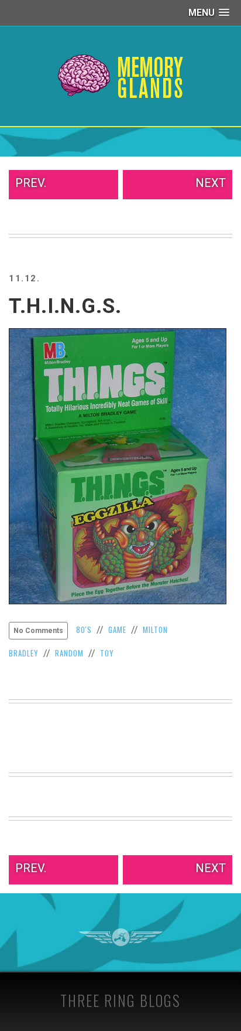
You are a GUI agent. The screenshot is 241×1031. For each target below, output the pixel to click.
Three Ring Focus (121, 937)
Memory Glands (121, 76)
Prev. (30, 183)
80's (84, 629)
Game (117, 629)
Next (210, 183)
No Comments (38, 631)
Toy (107, 653)
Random (69, 653)
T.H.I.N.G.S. (65, 306)
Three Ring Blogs (120, 1000)
